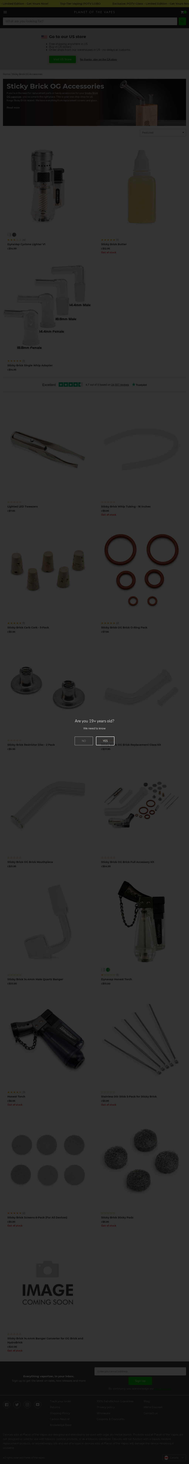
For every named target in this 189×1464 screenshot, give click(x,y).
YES (105, 741)
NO (84, 741)
